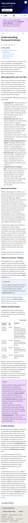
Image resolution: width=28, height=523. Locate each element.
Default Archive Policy (7, 56)
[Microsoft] (14, 16)
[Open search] (21, 15)
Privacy (9, 517)
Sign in (25, 15)
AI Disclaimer (4, 514)
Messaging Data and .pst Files (9, 50)
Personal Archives (6, 52)
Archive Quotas (6, 58)
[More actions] (25, 33)
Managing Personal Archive (16, 254)
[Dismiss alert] (26, 2)
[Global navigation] (1, 15)
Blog (20, 514)
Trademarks (4, 521)
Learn (2, 33)
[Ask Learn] (23, 33)
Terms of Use (19, 519)
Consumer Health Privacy (7, 519)
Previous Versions (13, 514)
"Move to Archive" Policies (8, 54)
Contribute (3, 517)
